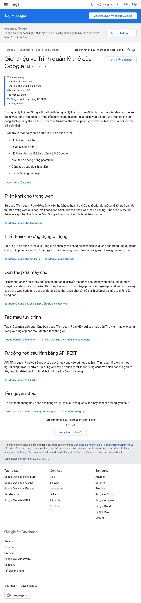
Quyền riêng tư (29, 585)
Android (100, 476)
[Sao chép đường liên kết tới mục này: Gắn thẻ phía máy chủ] (51, 273)
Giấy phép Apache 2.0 (60, 448)
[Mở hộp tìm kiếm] (91, 4)
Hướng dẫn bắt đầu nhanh (19, 339)
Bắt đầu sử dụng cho (59, 258)
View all (99, 517)
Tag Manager (15, 15)
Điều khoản (10, 585)
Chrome (100, 482)
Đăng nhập (130, 4)
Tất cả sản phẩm (14, 570)
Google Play (102, 512)
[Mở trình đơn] (6, 4)
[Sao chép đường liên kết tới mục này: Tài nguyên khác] (40, 394)
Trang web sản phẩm (17, 411)
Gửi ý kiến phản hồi (120, 59)
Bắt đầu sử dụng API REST (19, 380)
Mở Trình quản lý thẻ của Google (112, 15)
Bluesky (54, 482)
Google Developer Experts (19, 488)
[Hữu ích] (128, 50)
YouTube (55, 506)
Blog (52, 476)
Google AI (9, 564)
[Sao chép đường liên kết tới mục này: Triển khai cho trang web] (57, 196)
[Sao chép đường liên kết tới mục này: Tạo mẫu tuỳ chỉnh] (44, 317)
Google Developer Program (20, 476)
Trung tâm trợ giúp (45, 411)
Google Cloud (103, 506)
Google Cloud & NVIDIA (17, 500)
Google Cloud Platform (17, 559)
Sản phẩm (25, 49)
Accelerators (11, 494)
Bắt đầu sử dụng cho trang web (23, 223)
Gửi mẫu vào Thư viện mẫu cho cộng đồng (65, 339)
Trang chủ (9, 49)
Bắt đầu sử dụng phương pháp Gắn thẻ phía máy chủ (36, 303)
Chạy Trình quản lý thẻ (17, 182)
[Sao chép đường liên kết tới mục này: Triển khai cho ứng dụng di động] (71, 237)
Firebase (100, 488)
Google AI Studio (105, 494)
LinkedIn (54, 494)
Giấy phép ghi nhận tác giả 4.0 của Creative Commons (102, 444)
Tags (15, 4)
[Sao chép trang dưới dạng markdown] (40, 66)
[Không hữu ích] (134, 50)
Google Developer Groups (19, 482)
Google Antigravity (106, 500)
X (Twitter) (56, 500)
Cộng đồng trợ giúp (73, 411)
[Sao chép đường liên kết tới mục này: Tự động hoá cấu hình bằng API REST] (80, 353)
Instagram (56, 488)
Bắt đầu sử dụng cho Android (22, 258)
